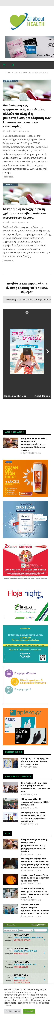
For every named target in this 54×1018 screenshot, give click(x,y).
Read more (9, 177)
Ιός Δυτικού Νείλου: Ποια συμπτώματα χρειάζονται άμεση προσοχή (35, 878)
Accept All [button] (29, 1011)
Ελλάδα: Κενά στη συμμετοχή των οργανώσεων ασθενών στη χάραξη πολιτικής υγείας (35, 909)
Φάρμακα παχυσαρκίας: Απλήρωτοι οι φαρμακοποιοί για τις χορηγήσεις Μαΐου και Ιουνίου (34, 444)
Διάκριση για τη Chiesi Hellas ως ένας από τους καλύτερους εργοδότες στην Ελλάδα (34, 817)
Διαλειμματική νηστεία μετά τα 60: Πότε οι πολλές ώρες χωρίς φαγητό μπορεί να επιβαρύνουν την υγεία (35, 863)
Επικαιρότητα (11, 81)
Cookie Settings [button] (13, 1011)
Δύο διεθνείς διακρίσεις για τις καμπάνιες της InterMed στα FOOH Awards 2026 (35, 787)
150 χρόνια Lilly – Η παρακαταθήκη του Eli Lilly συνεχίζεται (35, 802)
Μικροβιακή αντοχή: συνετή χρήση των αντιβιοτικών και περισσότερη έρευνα (24, 213)
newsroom (25, 131)
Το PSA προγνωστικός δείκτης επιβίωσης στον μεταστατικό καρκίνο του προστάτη (35, 892)
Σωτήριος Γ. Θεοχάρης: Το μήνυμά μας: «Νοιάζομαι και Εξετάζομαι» (35, 761)
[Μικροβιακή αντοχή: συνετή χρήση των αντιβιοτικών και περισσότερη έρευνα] (27, 194)
